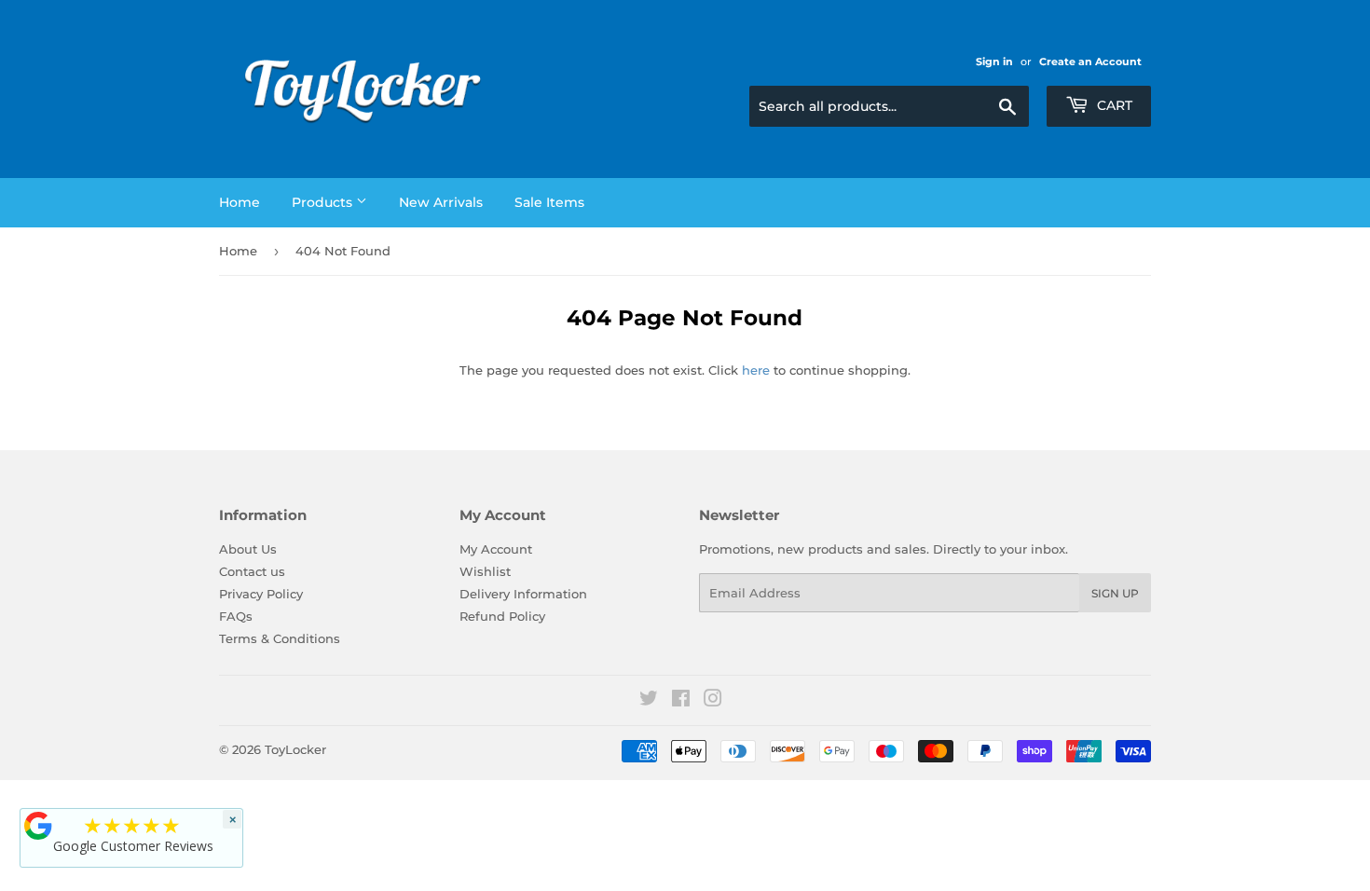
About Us (248, 548)
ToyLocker (295, 749)
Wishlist (485, 571)
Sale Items (549, 202)
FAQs (236, 616)
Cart (1112, 105)
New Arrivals (441, 202)
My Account (495, 548)
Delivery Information (523, 593)
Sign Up (1115, 593)
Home (239, 202)
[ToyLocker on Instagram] (713, 700)
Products (324, 202)
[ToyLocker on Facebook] (681, 700)
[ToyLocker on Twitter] (648, 700)
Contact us (252, 571)
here (756, 370)
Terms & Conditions (279, 638)
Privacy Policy (261, 593)
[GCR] (38, 826)
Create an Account (1090, 61)
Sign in (994, 61)
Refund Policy (502, 616)
